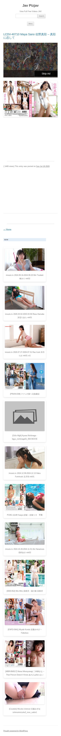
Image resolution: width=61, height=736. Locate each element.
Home (7, 229)
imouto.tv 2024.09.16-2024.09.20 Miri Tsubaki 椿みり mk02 (24, 277)
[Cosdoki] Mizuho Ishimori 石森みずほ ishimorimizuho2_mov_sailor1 (24, 710)
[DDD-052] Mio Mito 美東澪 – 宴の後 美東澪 (25, 591)
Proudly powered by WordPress (15, 731)
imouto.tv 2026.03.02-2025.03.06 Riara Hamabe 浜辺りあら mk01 (24, 316)
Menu (30, 23)
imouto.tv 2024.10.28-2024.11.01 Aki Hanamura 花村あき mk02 (24, 551)
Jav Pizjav (30, 5)
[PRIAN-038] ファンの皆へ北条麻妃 (24, 394)
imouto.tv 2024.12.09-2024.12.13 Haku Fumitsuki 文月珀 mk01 (25, 475)
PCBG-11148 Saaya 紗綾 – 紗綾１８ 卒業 (25, 515)
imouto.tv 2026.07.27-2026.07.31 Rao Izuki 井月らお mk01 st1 (25, 354)
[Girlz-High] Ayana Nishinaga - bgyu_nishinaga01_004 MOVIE (24, 437)
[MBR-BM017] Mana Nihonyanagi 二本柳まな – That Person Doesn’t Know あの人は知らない (24, 673)
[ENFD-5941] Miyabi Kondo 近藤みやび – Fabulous (25, 631)
